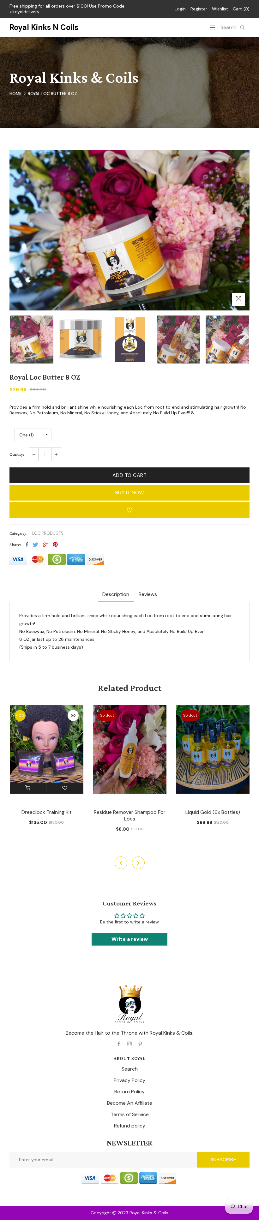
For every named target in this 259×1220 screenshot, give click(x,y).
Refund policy (129, 1125)
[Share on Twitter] (35, 544)
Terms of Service (130, 1114)
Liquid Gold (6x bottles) (212, 812)
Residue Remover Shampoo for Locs (130, 815)
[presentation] (121, 862)
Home (15, 93)
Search (130, 1069)
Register (198, 9)
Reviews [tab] (148, 594)
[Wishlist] (64, 788)
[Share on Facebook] (27, 544)
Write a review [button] (129, 939)
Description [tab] (115, 594)
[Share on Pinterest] (55, 544)
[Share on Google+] (45, 544)
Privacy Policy (129, 1080)
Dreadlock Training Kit (46, 812)
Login (180, 9)
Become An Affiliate (129, 1103)
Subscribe (223, 1159)
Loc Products (47, 533)
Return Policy (129, 1091)
